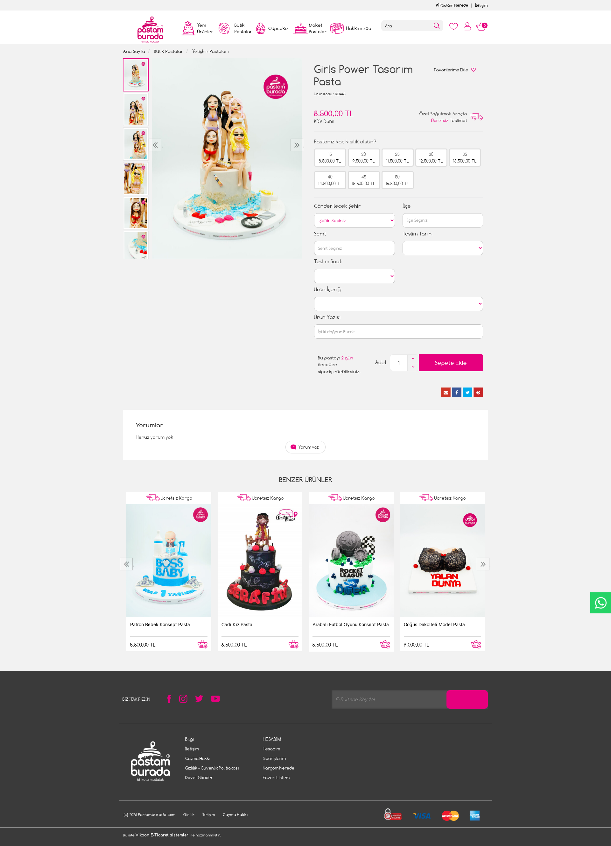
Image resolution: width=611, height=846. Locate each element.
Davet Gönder (199, 777)
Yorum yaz (308, 447)
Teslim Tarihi (418, 234)
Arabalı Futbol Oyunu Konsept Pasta (351, 624)
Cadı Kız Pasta (236, 624)
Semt (320, 234)
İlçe (407, 206)
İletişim (481, 5)
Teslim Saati (328, 261)
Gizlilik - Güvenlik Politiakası (212, 767)
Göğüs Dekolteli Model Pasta (434, 624)
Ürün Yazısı (327, 317)
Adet (381, 362)
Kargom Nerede (278, 767)
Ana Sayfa (134, 51)
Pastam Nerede (453, 5)
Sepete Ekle (451, 362)
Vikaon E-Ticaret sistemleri (163, 835)
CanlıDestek (600, 602)
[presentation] (156, 145)
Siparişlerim (274, 758)
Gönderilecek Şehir (337, 206)
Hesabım (271, 748)
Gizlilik (189, 814)
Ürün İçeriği (328, 289)
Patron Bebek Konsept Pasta (160, 624)
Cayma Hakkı (197, 758)
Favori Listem (276, 777)
